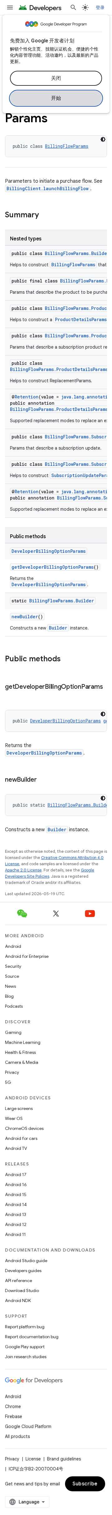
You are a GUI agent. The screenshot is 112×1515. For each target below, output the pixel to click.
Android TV (16, 1148)
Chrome (13, 1406)
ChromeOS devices (24, 1128)
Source (12, 976)
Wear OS (14, 1118)
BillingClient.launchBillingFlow (48, 188)
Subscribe (85, 1484)
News (10, 986)
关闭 (56, 78)
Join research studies (25, 1356)
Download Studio (22, 1290)
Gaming (13, 1032)
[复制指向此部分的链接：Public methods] (67, 659)
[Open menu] (10, 7)
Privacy (12, 1072)
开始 (56, 98)
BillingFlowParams (66, 146)
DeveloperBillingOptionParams (49, 551)
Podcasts (14, 1006)
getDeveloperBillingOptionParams (53, 567)
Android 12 (15, 1224)
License (33, 1458)
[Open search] (73, 7)
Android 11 (15, 1234)
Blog (9, 996)
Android (13, 946)
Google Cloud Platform (28, 1426)
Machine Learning (22, 1042)
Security (13, 966)
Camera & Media (21, 1062)
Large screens (19, 1108)
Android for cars (21, 1138)
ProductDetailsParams (81, 319)
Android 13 (15, 1214)
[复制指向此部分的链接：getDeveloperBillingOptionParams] (11, 696)
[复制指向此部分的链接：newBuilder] (43, 780)
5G (8, 1082)
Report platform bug (24, 1326)
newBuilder (25, 617)
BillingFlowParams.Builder (77, 253)
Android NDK (18, 1300)
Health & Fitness (20, 1052)
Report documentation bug (31, 1336)
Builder (58, 628)
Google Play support (24, 1346)
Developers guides (23, 1270)
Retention (27, 397)
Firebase (13, 1416)
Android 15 (15, 1194)
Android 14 (16, 1204)
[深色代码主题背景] (103, 139)
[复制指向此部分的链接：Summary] (45, 215)
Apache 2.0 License (23, 870)
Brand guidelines (64, 1458)
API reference (18, 1280)
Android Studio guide (26, 1260)
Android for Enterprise (27, 956)
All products (17, 1436)
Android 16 (16, 1184)
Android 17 (15, 1174)
